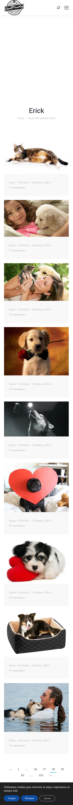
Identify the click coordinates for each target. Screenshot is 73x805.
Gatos (12, 182)
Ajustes (47, 798)
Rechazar (29, 798)
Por (23, 182)
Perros (12, 245)
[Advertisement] (36, 53)
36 (35, 769)
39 (62, 769)
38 (53, 769)
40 (22, 775)
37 (44, 769)
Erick (36, 111)
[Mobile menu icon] (66, 7)
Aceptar (11, 798)
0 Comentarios (17, 187)
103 (41, 775)
